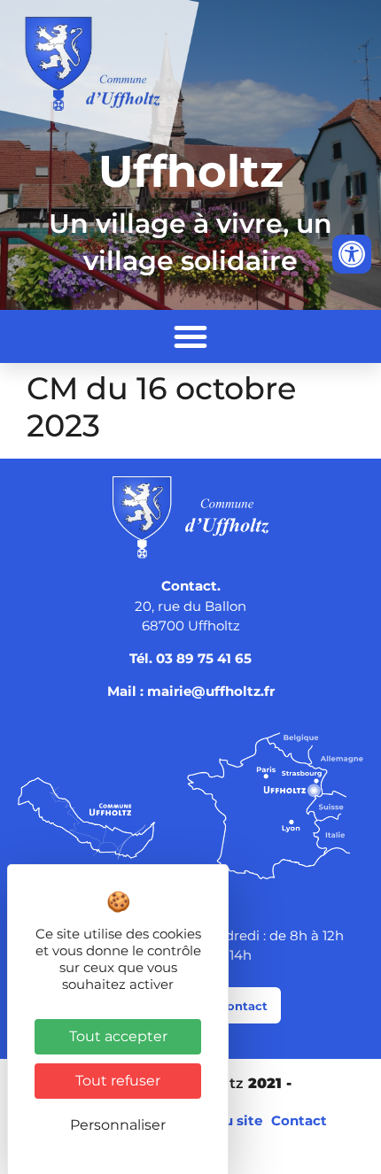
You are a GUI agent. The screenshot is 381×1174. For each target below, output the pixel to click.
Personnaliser (118, 1124)
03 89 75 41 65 (204, 658)
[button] (190, 336)
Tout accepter (118, 1036)
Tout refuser (117, 1080)
